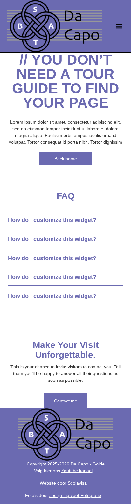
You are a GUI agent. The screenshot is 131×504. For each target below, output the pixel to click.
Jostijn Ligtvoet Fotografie (75, 495)
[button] (119, 26)
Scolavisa (77, 483)
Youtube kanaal (77, 470)
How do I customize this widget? (52, 220)
